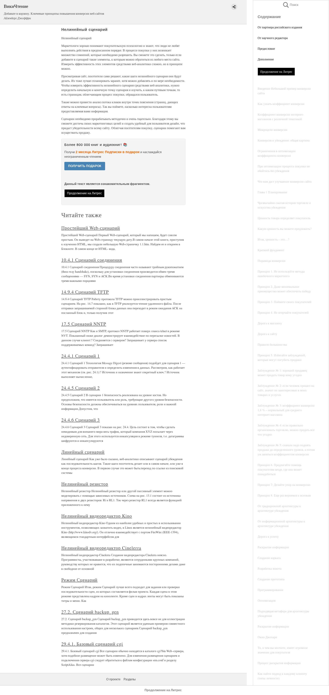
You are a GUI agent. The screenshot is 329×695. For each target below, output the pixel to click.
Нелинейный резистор (84, 484)
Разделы (130, 679)
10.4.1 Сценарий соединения (91, 260)
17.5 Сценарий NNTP (83, 324)
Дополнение (266, 59)
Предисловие (266, 48)
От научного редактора (273, 38)
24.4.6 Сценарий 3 (80, 420)
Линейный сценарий (83, 452)
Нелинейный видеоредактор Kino (96, 516)
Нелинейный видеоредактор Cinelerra (101, 548)
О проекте (113, 679)
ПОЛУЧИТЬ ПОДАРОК (84, 166)
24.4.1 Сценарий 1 (80, 356)
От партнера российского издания (280, 27)
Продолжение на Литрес (276, 72)
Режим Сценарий (79, 580)
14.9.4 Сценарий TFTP (85, 292)
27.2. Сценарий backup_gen (90, 612)
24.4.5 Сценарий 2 (80, 388)
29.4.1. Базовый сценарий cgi (92, 644)
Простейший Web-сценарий (90, 228)
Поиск (290, 4)
